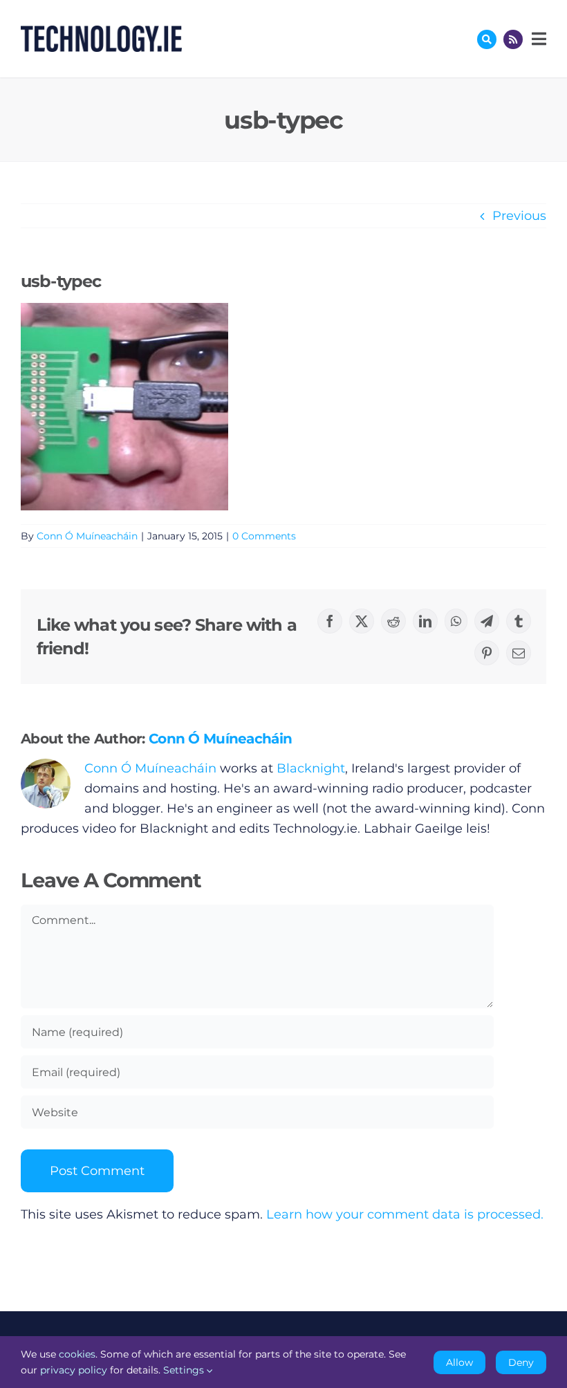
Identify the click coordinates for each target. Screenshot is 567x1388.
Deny (521, 1362)
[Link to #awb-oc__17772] (486, 39)
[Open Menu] (537, 39)
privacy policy (73, 1370)
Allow (459, 1362)
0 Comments (264, 536)
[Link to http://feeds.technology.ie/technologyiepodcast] (513, 39)
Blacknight (311, 768)
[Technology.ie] (101, 31)
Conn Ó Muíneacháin (87, 536)
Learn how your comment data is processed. (404, 1214)
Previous (519, 215)
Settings (185, 1370)
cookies (77, 1354)
